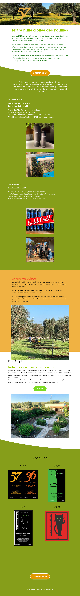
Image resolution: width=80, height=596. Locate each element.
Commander (40, 73)
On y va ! (40, 389)
